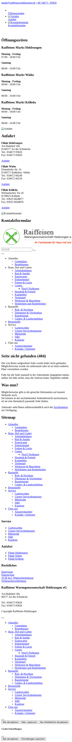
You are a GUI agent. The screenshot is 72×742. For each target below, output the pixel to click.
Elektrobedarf (22, 279)
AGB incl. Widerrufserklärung (17, 577)
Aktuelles (13, 424)
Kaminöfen (21, 294)
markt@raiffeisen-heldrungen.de (18, 2)
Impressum (7, 571)
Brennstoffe (14, 321)
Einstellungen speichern (33, 739)
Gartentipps (21, 261)
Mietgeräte (20, 333)
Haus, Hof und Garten (20, 433)
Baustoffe (13, 472)
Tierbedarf (20, 297)
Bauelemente (21, 315)
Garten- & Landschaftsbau (29, 318)
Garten (19, 285)
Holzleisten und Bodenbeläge (30, 303)
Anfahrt (5, 160)
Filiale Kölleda (16, 558)
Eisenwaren (21, 276)
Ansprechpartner (23, 345)
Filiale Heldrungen (18, 552)
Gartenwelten (22, 327)
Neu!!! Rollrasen (30, 288)
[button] (2, 253)
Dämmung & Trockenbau (28, 312)
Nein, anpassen (29, 722)
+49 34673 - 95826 (46, 2)
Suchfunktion (61, 407)
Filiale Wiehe (15, 555)
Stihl (17, 336)
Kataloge (19, 339)
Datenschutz (7, 574)
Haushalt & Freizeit (25, 291)
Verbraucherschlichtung (13, 580)
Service (12, 490)
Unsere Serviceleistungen (28, 330)
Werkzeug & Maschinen (27, 300)
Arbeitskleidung (23, 270)
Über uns (13, 508)
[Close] (2, 617)
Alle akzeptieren (10, 722)
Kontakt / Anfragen (25, 348)
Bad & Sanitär (22, 273)
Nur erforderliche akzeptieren (54, 722)
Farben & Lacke (23, 282)
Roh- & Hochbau (24, 309)
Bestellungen (21, 264)
